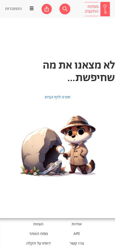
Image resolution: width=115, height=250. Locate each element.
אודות (77, 224)
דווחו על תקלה (38, 243)
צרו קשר (77, 243)
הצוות (38, 224)
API (76, 234)
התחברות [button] (13, 9)
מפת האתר (38, 234)
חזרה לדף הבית (57, 97)
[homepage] (97, 9)
